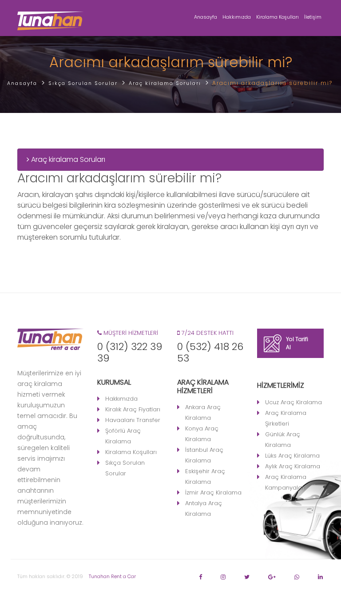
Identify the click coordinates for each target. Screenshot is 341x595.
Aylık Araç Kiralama (292, 466)
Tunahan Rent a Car (112, 576)
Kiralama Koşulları (277, 16)
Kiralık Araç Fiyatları (132, 409)
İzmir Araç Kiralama (213, 492)
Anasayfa (205, 16)
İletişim (312, 16)
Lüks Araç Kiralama (292, 455)
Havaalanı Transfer (132, 420)
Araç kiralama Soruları (67, 159)
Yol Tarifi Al (297, 343)
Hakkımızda (236, 16)
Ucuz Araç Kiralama (293, 402)
